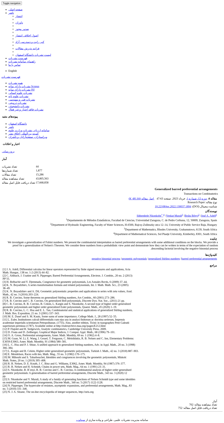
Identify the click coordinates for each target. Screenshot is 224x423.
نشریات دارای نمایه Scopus (23, 86)
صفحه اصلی (15, 9)
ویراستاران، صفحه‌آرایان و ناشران (27, 136)
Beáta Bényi (191, 215)
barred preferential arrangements (199, 258)
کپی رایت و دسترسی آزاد (29, 42)
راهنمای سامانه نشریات (22, 61)
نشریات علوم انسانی (20, 92)
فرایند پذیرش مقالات (27, 48)
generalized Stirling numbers (164, 258)
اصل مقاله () (142, 198)
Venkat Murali (174, 215)
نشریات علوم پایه (18, 96)
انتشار (18, 16)
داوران (19, 22)
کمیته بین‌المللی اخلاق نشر (23, 133)
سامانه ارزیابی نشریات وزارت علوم (28, 130)
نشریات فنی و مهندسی (21, 99)
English (12, 70)
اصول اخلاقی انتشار (26, 35)
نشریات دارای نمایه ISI (21, 89)
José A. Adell (208, 215)
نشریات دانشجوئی (18, 106)
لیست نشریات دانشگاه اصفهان (33, 54)
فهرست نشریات (17, 58)
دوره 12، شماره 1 (197, 198)
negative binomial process (106, 258)
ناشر (11, 12)
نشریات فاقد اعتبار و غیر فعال (25, 109)
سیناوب (80, 419)
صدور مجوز (22, 29)
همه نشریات (15, 83)
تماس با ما (14, 64)
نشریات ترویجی (17, 102)
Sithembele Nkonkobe (150, 215)
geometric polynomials (134, 258)
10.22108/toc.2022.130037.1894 (173, 206)
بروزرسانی (8, 151)
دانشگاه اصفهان (17, 123)
